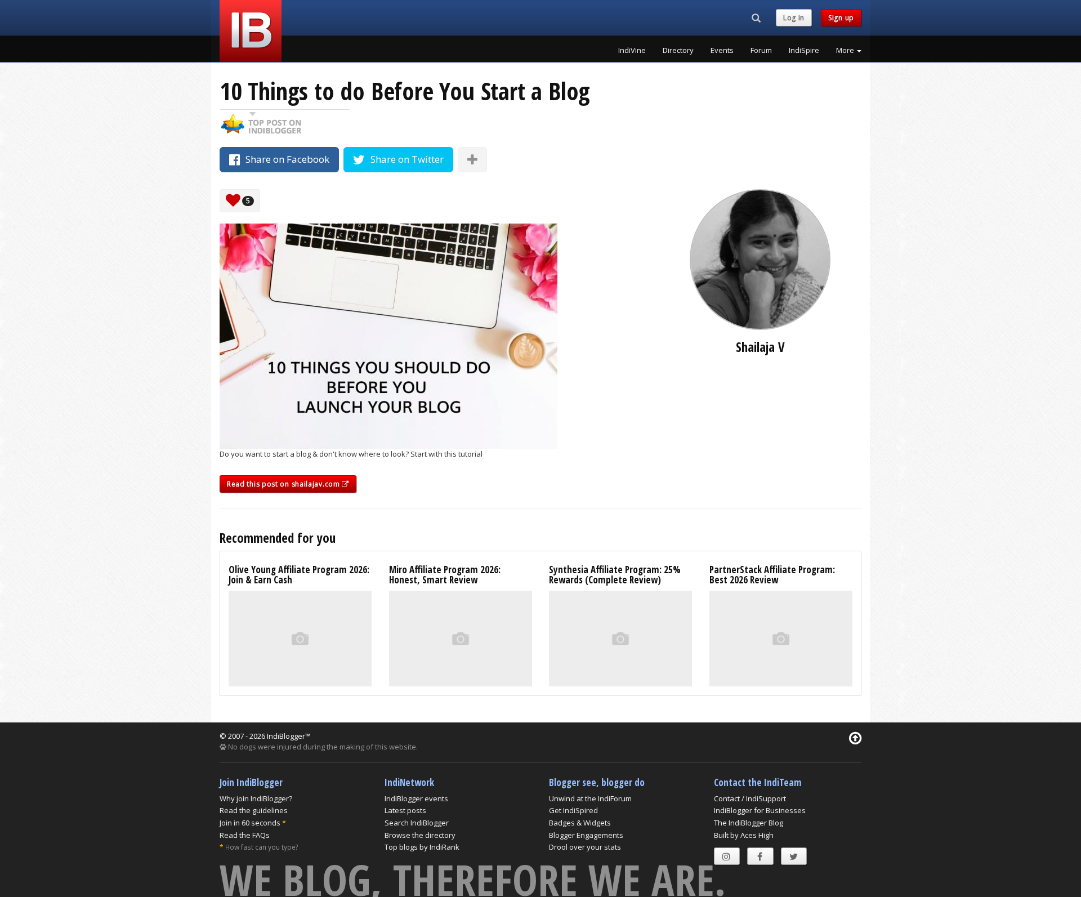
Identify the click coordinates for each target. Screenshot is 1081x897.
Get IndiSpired (573, 810)
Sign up (841, 18)
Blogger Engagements (586, 835)
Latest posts (405, 810)
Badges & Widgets (580, 823)
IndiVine (632, 50)
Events (722, 50)
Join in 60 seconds (250, 823)
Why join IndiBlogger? (256, 798)
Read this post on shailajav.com (284, 484)
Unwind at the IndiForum (590, 798)
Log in (794, 18)
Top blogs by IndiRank (422, 847)
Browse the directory (420, 835)
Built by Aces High (744, 835)
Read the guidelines (254, 810)
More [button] (846, 50)
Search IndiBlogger (417, 823)
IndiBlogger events (416, 798)
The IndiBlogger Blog (748, 823)
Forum (761, 50)
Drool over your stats (585, 847)
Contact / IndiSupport (750, 798)
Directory (678, 50)
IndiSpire (804, 50)
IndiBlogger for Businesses (760, 810)
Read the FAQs (245, 835)
